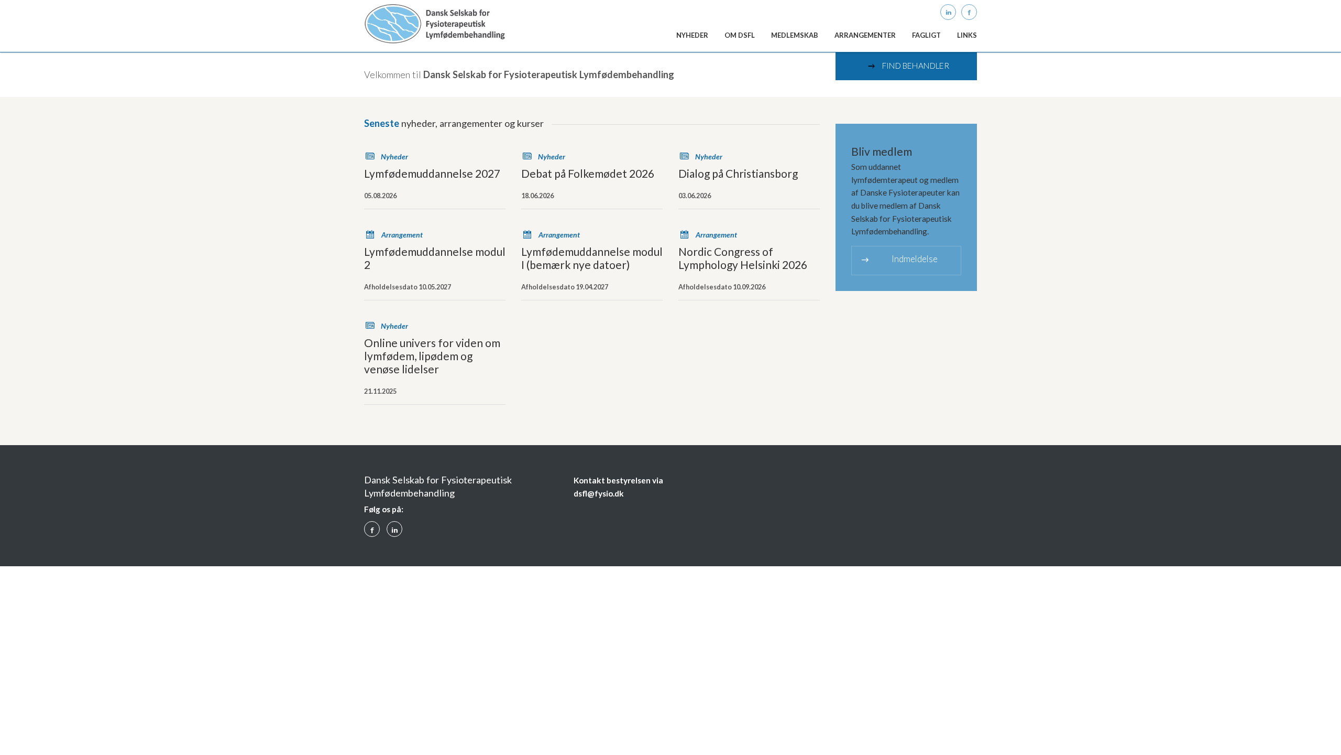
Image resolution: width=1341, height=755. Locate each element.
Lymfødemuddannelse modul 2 (434, 258)
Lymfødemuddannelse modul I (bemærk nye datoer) (592, 258)
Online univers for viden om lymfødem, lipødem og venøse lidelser (432, 355)
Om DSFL (739, 35)
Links (967, 35)
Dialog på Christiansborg (738, 173)
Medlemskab (794, 35)
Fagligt (926, 35)
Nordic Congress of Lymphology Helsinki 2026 (742, 258)
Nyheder (692, 35)
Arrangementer (865, 35)
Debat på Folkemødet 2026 (587, 173)
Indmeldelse (899, 259)
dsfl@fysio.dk (599, 493)
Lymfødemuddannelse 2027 (432, 173)
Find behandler (907, 66)
